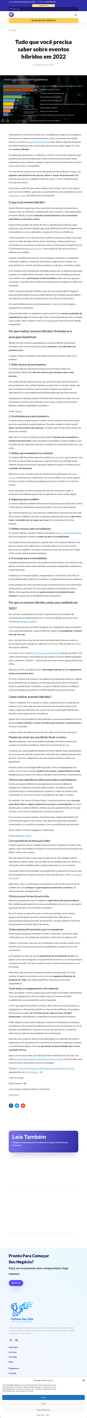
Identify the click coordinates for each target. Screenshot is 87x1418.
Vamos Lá (16, 1283)
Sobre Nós (13, 1347)
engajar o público (29, 621)
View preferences (43, 1410)
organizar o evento (17, 195)
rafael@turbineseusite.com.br (24, 2)
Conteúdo (12, 30)
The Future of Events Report (45, 653)
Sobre (47, 1415)
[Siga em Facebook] (11, 1340)
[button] (83, 1380)
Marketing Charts (23, 836)
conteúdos (59, 457)
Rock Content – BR (34, 1072)
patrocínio (66, 904)
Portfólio (13, 1357)
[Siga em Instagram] (16, 1340)
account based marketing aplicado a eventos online (38, 1059)
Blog (11, 1362)
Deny (44, 1404)
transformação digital (39, 142)
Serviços (13, 1352)
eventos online (35, 248)
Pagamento (14, 1368)
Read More (14, 1094)
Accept (43, 1397)
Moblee (18, 411)
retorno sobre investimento (68, 533)
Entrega (12, 1373)
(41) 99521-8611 (50, 2)
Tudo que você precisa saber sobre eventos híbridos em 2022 (46, 1068)
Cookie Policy (41, 1415)
